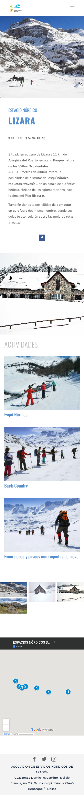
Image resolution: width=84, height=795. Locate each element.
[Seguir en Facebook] (42, 238)
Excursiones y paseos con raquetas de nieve (41, 556)
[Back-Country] (42, 454)
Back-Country (16, 485)
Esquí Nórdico (16, 414)
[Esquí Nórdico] (42, 383)
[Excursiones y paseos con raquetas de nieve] (42, 525)
